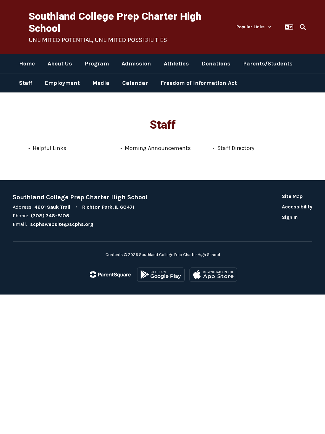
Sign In (290, 217)
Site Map (292, 196)
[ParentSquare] (110, 274)
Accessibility (297, 207)
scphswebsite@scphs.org (61, 224)
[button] (254, 27)
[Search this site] (303, 27)
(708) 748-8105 (50, 216)
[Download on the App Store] (213, 275)
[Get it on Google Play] (161, 275)
